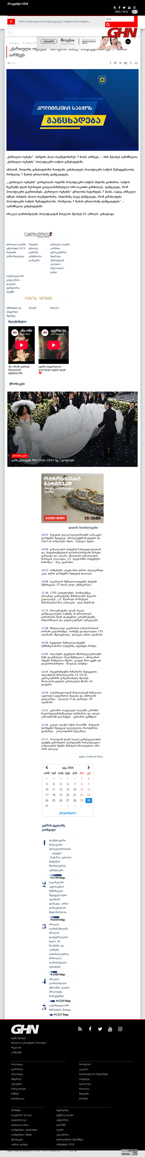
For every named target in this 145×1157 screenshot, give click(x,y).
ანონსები (16, 1110)
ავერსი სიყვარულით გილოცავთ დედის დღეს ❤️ (52, 369)
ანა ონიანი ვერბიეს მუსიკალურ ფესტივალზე (18, 369)
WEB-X (64, 1150)
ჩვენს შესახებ (18, 1038)
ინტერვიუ (16, 1079)
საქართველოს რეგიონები (93, 1074)
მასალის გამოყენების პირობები (28, 1042)
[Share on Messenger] (115, 63)
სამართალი (17, 1098)
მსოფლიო (85, 1064)
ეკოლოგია (85, 1083)
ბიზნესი (15, 1093)
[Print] (136, 63)
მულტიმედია (17, 321)
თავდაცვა (84, 1079)
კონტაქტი (16, 1052)
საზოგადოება (18, 1088)
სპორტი (83, 1098)
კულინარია (62, 1134)
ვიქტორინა (62, 1120)
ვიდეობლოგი (18, 1120)
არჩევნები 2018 (65, 1144)
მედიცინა (84, 1093)
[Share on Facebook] (110, 63)
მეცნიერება (62, 1110)
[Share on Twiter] (120, 63)
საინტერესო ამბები (21, 1134)
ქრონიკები (17, 384)
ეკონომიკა (17, 1069)
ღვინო (60, 1129)
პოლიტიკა (17, 1064)
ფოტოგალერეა (20, 1124)
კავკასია (83, 1069)
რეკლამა (16, 1047)
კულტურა (16, 1083)
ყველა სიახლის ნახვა (91, 756)
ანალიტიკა (17, 1074)
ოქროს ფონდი (19, 1144)
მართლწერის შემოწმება (69, 1139)
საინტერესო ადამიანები (24, 1129)
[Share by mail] (125, 63)
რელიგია (84, 1088)
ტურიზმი (61, 1124)
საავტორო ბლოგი (21, 1115)
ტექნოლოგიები (65, 1115)
